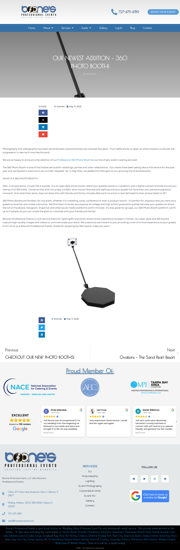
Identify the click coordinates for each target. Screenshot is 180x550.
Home (31, 27)
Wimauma (136, 539)
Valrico (126, 539)
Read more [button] (48, 433)
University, (116, 539)
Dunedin (164, 531)
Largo (38, 535)
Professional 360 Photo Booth (74, 160)
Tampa (67, 539)
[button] (43, 113)
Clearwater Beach (134, 531)
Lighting (89, 481)
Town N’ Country (99, 539)
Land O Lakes (27, 535)
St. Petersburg (56, 539)
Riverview (129, 535)
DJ (90, 471)
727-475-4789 (129, 12)
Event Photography (90, 486)
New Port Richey (68, 535)
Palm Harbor (150, 539)
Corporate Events (90, 491)
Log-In (118, 27)
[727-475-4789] (114, 12)
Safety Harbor (150, 535)
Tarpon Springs (81, 539)
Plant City (118, 535)
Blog (132, 27)
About (46, 27)
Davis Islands (152, 531)
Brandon (82, 531)
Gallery (103, 27)
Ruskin (138, 535)
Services (65, 27)
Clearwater (117, 531)
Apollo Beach (69, 531)
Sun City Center (25, 539)
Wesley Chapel (166, 539)
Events (85, 27)
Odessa (82, 535)
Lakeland (13, 535)
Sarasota (105, 531)
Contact (147, 27)
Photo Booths (90, 476)
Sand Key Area (168, 535)
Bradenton (94, 531)
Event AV (90, 496)
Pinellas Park (104, 535)
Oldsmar (92, 535)
